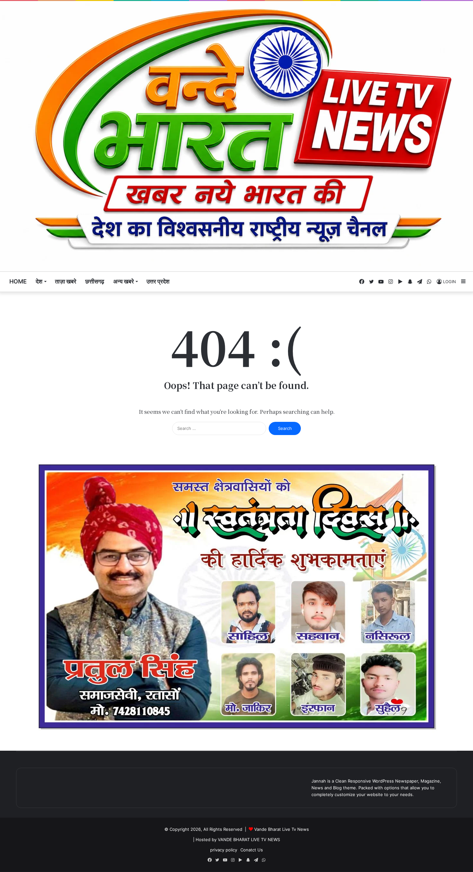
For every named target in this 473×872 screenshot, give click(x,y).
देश (39, 281)
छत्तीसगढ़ (94, 281)
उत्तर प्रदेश (158, 281)
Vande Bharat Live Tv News (281, 829)
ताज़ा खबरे (65, 281)
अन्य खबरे (123, 281)
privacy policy (223, 849)
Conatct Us (251, 849)
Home (18, 281)
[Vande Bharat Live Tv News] (236, 136)
